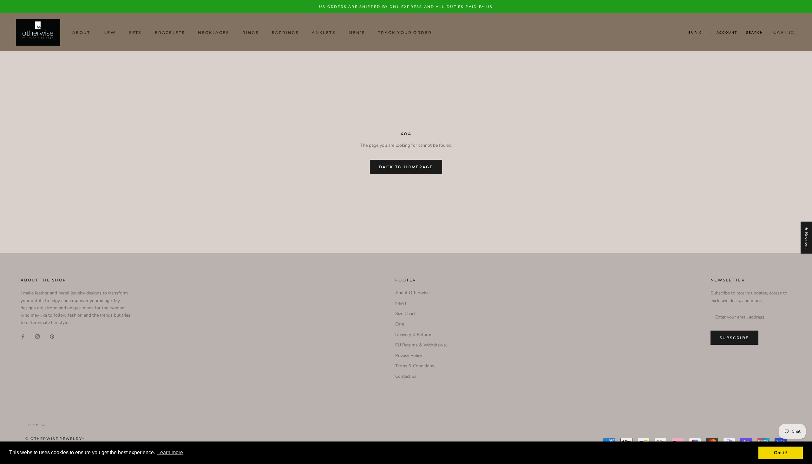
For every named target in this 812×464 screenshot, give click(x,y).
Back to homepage (406, 166)
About (81, 32)
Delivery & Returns (413, 335)
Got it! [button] (781, 452)
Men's (357, 32)
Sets (135, 32)
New (109, 32)
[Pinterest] (52, 336)
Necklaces (213, 32)
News (401, 303)
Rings (250, 32)
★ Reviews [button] (806, 237)
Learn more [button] (170, 452)
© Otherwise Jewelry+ (55, 438)
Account (727, 32)
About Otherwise (412, 293)
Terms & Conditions (414, 366)
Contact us (405, 376)
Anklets (323, 32)
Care (399, 324)
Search (754, 32)
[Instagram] (37, 336)
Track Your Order (405, 32)
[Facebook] (23, 336)
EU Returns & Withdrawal (421, 345)
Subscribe (734, 337)
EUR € (695, 32)
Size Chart (405, 314)
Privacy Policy (408, 355)
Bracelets (170, 32)
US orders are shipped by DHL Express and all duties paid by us (406, 6)
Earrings (285, 32)
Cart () (784, 32)
